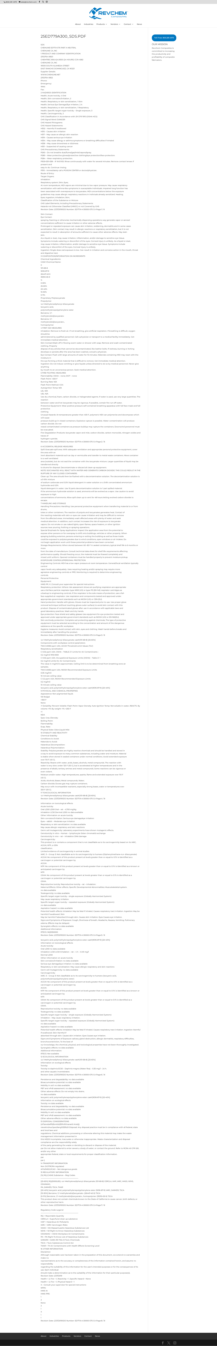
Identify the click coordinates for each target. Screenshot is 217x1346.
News (139, 24)
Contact (127, 24)
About (78, 24)
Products (100, 24)
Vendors (114, 24)
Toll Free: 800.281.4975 (164, 38)
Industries (88, 24)
